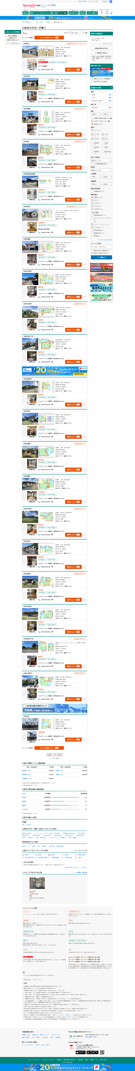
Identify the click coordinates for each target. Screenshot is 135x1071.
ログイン (43, 7)
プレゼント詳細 (34, 961)
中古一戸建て (63, 13)
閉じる (58, 31)
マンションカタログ (28, 1045)
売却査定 (82, 13)
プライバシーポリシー (33, 1060)
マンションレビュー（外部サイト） (64, 1015)
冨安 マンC (106, 1)
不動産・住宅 (26, 1035)
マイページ (103, 58)
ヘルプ (89, 1)
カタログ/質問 (91, 13)
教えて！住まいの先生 (42, 1045)
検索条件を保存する (68, 30)
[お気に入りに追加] (84, 70)
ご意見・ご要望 (88, 1060)
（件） (26, 770)
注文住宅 (71, 13)
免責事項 (80, 1060)
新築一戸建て (54, 13)
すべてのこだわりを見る (105, 240)
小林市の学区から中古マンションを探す (75, 867)
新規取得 (53, 5)
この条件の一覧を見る (81, 872)
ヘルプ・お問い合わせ (101, 1060)
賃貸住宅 (25, 13)
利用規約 (59, 1060)
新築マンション (34, 13)
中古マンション (44, 13)
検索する (103, 257)
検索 (111, 1)
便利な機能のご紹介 (91, 1037)
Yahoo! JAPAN (82, 1)
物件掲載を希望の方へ (70, 1060)
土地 (76, 13)
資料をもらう (73, 70)
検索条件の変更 (96, 88)
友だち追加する (78, 1036)
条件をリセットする (107, 43)
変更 (110, 95)
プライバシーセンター (48, 1060)
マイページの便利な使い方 (12, 43)
